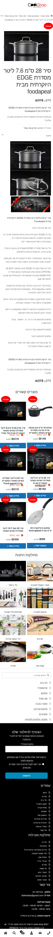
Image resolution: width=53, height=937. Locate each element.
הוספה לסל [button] (40, 545)
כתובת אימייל (26, 744)
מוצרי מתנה (42, 879)
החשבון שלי (42, 815)
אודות (44, 796)
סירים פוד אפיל (11, 15)
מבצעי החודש (41, 875)
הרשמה (26, 775)
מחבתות (43, 845)
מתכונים (43, 714)
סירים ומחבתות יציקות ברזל (35, 849)
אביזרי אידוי (42, 861)
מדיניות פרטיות (40, 818)
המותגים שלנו (33, 15)
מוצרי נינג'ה (41, 703)
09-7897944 (38, 892)
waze (40, 933)
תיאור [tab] (48, 135)
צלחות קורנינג (40, 708)
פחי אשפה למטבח (39, 853)
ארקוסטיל (42, 687)
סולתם (44, 693)
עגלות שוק (42, 857)
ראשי (45, 792)
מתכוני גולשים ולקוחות (36, 719)
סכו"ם (44, 864)
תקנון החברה (41, 803)
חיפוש (14, 933)
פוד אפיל (22, 15)
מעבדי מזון (42, 872)
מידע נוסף (14, 445)
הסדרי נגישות (41, 826)
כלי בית (43, 682)
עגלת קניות (42, 807)
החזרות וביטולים (40, 822)
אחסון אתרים (27, 927)
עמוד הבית (45, 15)
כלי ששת (43, 868)
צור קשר (43, 830)
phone (48, 933)
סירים (40, 127)
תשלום (44, 811)
